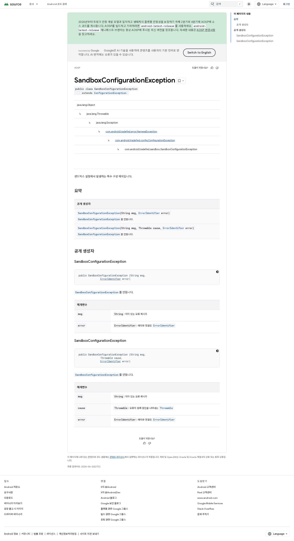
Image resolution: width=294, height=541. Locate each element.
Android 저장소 (12, 487)
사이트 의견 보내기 (89, 533)
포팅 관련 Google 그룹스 (113, 519)
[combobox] (226, 4)
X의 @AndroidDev (110, 492)
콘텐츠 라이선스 (117, 457)
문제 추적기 (203, 514)
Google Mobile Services (210, 503)
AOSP (77, 67)
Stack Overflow (205, 508)
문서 (31, 4)
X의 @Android (108, 487)
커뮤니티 (25, 533)
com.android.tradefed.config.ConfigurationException (145, 140)
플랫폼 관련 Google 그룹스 (114, 508)
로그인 (286, 4)
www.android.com (207, 497)
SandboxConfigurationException (99, 213)
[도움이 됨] (212, 67)
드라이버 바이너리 (13, 514)
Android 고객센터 (206, 487)
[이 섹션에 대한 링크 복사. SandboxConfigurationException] (129, 262)
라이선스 (51, 533)
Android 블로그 (109, 497)
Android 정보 (11, 533)
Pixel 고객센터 (204, 492)
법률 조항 (38, 533)
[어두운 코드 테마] (217, 272)
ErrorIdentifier (149, 213)
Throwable (166, 408)
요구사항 (8, 492)
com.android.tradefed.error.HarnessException (131, 131)
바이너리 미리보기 (13, 503)
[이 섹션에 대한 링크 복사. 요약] (85, 191)
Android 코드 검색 (57, 4)
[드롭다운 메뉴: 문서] (38, 4)
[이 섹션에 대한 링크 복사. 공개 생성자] (97, 251)
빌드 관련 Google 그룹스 (113, 514)
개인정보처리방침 (68, 533)
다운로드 (8, 497)
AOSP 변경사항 (206, 30)
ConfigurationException (110, 93)
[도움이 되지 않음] (217, 67)
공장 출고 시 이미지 (13, 508)
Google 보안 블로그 (111, 503)
